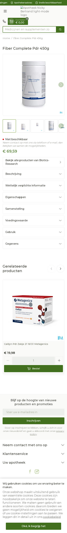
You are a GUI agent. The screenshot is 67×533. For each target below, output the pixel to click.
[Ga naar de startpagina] (36, 11)
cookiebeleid (52, 516)
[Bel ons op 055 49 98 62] (4, 21)
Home (6, 38)
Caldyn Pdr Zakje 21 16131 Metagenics (26, 344)
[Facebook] (30, 471)
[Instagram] (36, 471)
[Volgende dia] (60, 269)
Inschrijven (33, 420)
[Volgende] (61, 84)
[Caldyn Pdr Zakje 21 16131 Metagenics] (33, 310)
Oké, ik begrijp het (34, 526)
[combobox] (29, 29)
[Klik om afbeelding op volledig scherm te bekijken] (33, 84)
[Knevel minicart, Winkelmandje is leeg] (11, 21)
